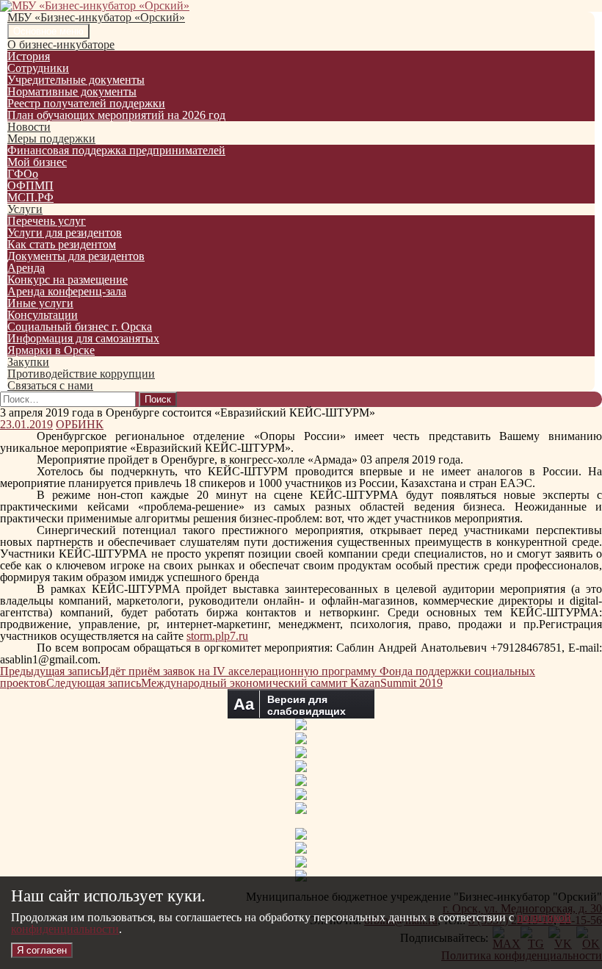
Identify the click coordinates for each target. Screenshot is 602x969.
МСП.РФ (30, 197)
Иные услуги (40, 303)
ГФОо (22, 173)
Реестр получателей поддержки (86, 103)
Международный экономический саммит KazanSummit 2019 (244, 683)
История (28, 56)
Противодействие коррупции (81, 373)
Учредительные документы (76, 79)
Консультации (42, 315)
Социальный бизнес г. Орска (79, 326)
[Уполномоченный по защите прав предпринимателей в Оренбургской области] (301, 768)
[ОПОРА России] (301, 810)
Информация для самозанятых (83, 338)
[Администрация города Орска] (301, 726)
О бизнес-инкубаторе (61, 44)
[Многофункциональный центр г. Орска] (301, 796)
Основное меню (48, 31)
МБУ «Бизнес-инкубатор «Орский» (96, 17)
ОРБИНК (80, 424)
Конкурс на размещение (67, 279)
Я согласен (42, 950)
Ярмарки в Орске (51, 350)
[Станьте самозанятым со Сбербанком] (301, 835)
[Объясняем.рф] (301, 863)
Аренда (26, 268)
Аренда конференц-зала (66, 291)
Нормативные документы (72, 91)
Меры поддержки (51, 138)
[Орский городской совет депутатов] (301, 782)
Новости (29, 126)
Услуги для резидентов (64, 232)
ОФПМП (30, 185)
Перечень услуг (46, 221)
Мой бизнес (37, 162)
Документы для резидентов (76, 256)
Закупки (28, 362)
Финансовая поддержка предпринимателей (116, 150)
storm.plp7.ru (217, 636)
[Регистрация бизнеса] (301, 849)
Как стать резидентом (61, 244)
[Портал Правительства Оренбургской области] (301, 740)
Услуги (25, 209)
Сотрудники (38, 68)
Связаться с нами (50, 385)
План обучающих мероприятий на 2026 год (116, 115)
